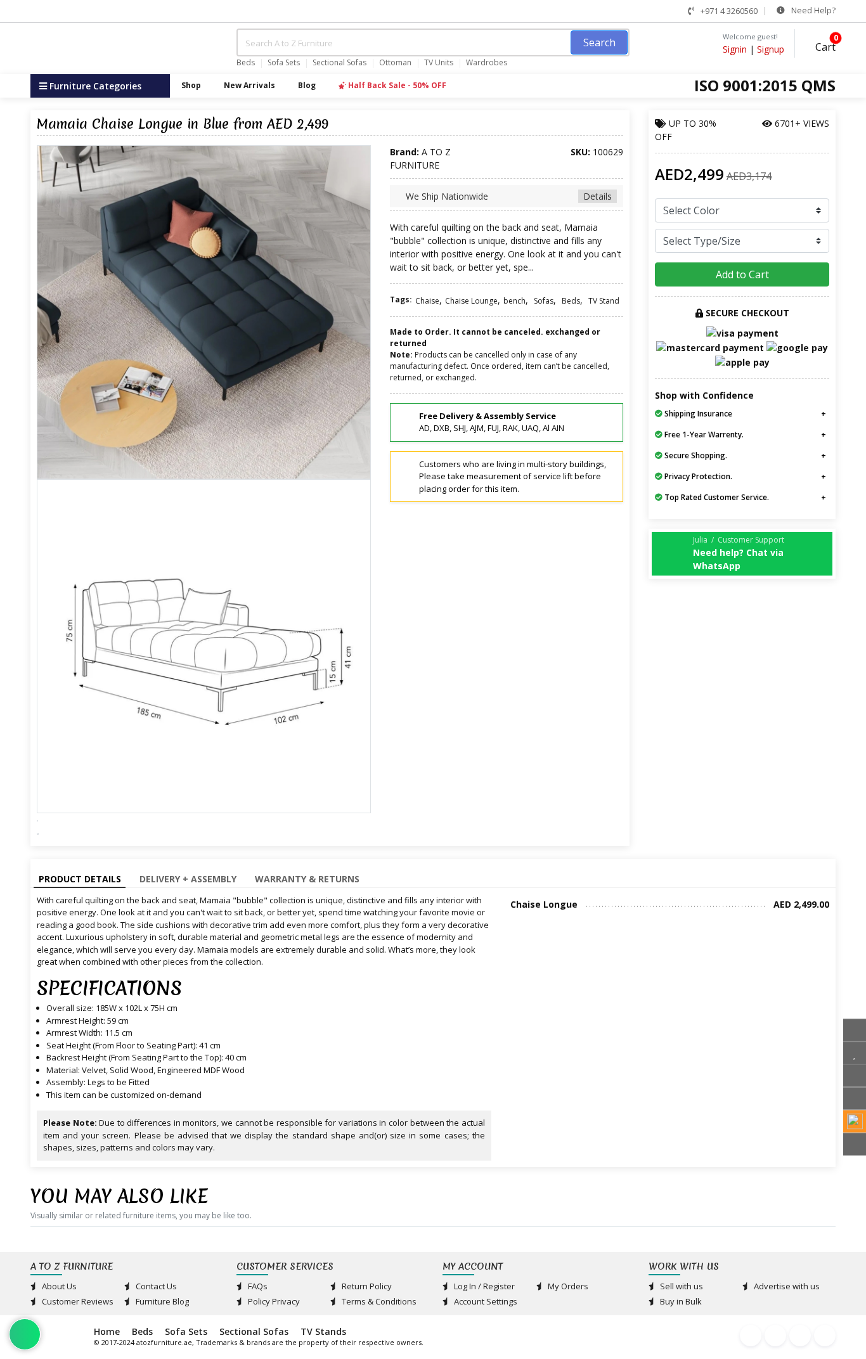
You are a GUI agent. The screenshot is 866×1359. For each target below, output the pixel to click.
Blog (307, 85)
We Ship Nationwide (507, 196)
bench (514, 300)
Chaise (427, 300)
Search (599, 42)
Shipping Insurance (697, 413)
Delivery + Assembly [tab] (187, 879)
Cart (824, 45)
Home (107, 1331)
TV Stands (323, 1331)
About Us (58, 1286)
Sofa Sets (284, 63)
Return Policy (366, 1286)
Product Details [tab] (80, 879)
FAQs (257, 1286)
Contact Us (155, 1286)
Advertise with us (786, 1286)
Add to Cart (742, 274)
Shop (191, 85)
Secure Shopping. (694, 455)
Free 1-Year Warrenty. (703, 434)
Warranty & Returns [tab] (307, 879)
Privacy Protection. (697, 476)
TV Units (438, 63)
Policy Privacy (273, 1301)
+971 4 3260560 (728, 10)
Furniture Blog (161, 1301)
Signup (770, 49)
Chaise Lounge (471, 300)
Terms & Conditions (378, 1301)
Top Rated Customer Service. (715, 497)
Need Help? (812, 10)
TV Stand (603, 300)
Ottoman (395, 63)
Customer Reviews (76, 1301)
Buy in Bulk (680, 1301)
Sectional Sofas (339, 63)
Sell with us (680, 1286)
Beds (245, 63)
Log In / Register (483, 1286)
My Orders (567, 1286)
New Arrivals (249, 85)
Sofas (543, 300)
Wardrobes (486, 63)
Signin (735, 49)
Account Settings (484, 1301)
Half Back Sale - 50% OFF (396, 85)
